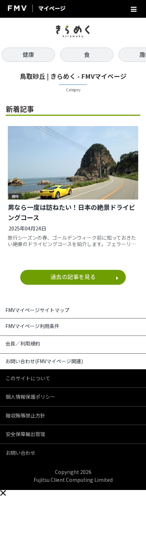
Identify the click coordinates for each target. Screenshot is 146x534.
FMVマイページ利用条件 (32, 325)
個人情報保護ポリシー (30, 396)
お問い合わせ (20, 452)
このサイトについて (28, 378)
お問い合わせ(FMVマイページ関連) (44, 361)
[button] (3, 493)
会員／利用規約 (22, 343)
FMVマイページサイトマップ (37, 310)
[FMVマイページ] (36, 9)
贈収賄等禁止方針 (25, 415)
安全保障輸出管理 (25, 433)
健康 (28, 54)
